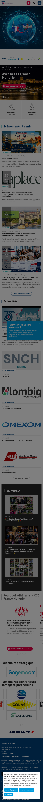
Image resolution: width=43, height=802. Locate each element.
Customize (8, 795)
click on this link (27, 785)
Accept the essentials (26, 790)
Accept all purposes (11, 790)
